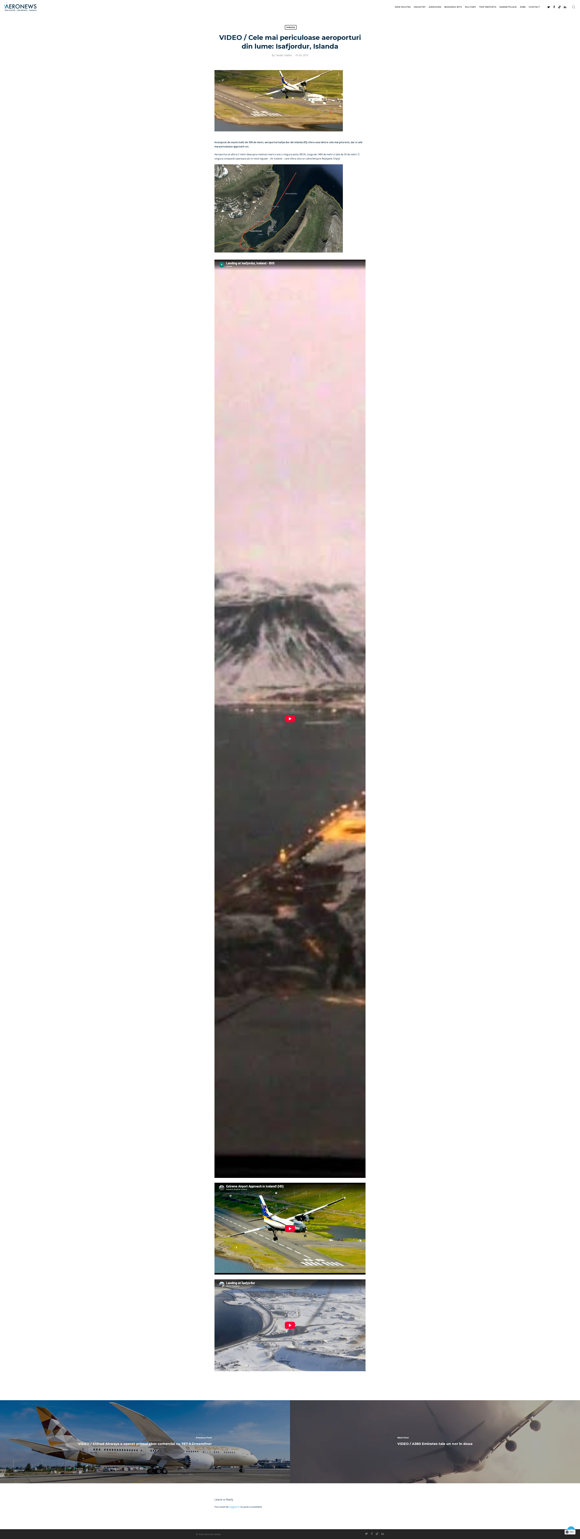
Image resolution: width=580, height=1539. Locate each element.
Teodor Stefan (283, 55)
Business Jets (453, 7)
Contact (534, 7)
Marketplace (508, 7)
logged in (234, 1506)
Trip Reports (487, 7)
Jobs (523, 7)
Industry (420, 7)
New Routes (403, 7)
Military (470, 7)
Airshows (435, 7)
